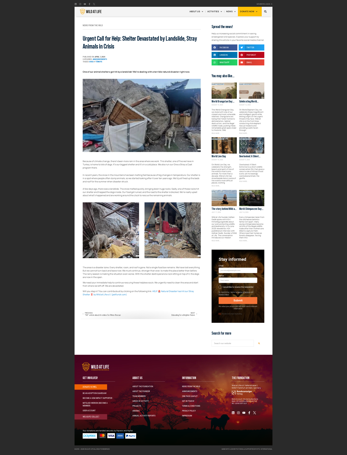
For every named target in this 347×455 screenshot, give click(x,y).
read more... (216, 133)
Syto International (264, 449)
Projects (136, 406)
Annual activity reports (143, 415)
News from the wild (191, 386)
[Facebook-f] (89, 4)
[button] (265, 11)
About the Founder (141, 391)
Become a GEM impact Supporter (97, 398)
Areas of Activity (140, 401)
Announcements (100, 59)
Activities (213, 11)
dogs (91, 62)
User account (89, 410)
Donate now (247, 11)
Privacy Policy (189, 411)
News (229, 11)
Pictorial (240, 449)
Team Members (139, 396)
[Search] (259, 343)
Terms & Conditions (191, 406)
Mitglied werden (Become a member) (95, 404)
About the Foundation (142, 386)
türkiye (98, 62)
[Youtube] (85, 4)
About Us (194, 11)
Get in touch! (188, 401)
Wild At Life (89, 449)
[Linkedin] (75, 4)
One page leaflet (190, 396)
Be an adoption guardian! (95, 393)
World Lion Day (219, 156)
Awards (136, 411)
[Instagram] (80, 4)
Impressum (187, 415)
